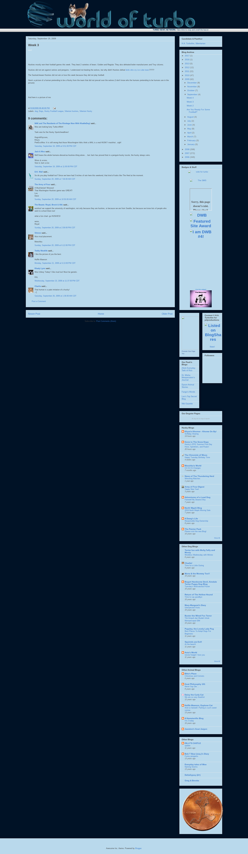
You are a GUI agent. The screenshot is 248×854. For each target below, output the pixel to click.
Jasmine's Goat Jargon (196, 729)
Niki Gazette (187, 403)
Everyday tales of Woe (196, 764)
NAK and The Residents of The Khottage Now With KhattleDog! (62, 123)
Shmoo (38, 233)
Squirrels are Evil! (193, 642)
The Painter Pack (193, 529)
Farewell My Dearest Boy (195, 500)
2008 (187, 149)
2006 (187, 157)
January (191, 144)
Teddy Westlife (41, 251)
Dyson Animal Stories (188, 385)
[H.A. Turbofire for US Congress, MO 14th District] (190, 349)
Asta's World (191, 652)
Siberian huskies (71, 111)
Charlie (38, 286)
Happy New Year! (192, 489)
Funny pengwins (191, 756)
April (189, 133)
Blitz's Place (190, 673)
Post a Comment (39, 301)
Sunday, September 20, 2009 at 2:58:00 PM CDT (55, 228)
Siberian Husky (86, 111)
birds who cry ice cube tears (137, 70)
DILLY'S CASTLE (193, 743)
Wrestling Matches (192, 478)
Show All (217, 538)
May (189, 128)
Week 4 (190, 98)
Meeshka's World (193, 466)
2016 (187, 59)
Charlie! (188, 563)
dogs (202, 418)
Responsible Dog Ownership (196, 521)
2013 (187, 63)
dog (36, 111)
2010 (187, 75)
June (189, 125)
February (191, 140)
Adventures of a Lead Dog (197, 497)
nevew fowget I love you (195, 655)
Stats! (212, 347)
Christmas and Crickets (194, 676)
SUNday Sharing (191, 434)
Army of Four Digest (194, 487)
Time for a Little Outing (194, 565)
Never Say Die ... (192, 686)
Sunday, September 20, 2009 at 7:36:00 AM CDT (55, 179)
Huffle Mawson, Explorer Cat (199, 705)
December (192, 82)
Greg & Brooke (192, 780)
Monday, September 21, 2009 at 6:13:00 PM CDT (55, 263)
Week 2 (190, 105)
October (191, 90)
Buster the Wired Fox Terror (198, 616)
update (187, 745)
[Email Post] (54, 108)
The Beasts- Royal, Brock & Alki (49, 205)
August (190, 117)
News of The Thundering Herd (199, 476)
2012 (187, 67)
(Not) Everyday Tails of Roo (188, 369)
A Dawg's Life (191, 518)
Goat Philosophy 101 (195, 684)
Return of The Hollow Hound (199, 594)
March (190, 136)
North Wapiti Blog (193, 508)
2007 (187, 153)
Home (101, 314)
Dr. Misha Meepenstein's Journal (188, 377)
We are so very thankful (195, 697)
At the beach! (190, 644)
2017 (187, 55)
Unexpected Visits (192, 608)
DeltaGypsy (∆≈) (192, 775)
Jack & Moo (40, 151)
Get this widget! (200, 289)
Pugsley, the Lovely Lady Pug (199, 629)
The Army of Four (42, 184)
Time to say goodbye (193, 597)
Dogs (41, 111)
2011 (187, 71)
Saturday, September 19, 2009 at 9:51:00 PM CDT (55, 146)
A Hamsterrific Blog (194, 718)
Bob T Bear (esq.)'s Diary (197, 754)
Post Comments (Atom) (106, 321)
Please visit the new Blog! (195, 531)
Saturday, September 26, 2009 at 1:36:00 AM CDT (55, 296)
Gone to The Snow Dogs (197, 442)
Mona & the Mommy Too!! (197, 573)
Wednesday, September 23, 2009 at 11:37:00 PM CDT (57, 281)
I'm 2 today (189, 721)
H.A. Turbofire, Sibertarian (193, 43)
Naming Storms (191, 767)
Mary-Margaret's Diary (195, 605)
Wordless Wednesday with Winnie (199, 555)
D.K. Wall (39, 172)
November (192, 86)
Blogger (138, 848)
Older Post (167, 314)
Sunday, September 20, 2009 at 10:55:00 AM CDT (55, 199)
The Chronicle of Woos (196, 455)
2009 (187, 79)
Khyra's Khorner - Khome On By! (201, 431)
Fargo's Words (188, 392)
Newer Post (34, 314)
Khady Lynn (40, 268)
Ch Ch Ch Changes (193, 468)
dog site (196, 418)
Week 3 (33, 45)
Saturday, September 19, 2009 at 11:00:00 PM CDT (56, 166)
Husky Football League (53, 111)
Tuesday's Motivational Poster (197, 586)
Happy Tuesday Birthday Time (197, 457)
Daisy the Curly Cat (194, 695)
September (192, 94)
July (189, 121)
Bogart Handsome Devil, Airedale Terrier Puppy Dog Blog (201, 583)
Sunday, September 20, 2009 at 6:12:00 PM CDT (55, 245)
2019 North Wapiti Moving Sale (197, 510)
